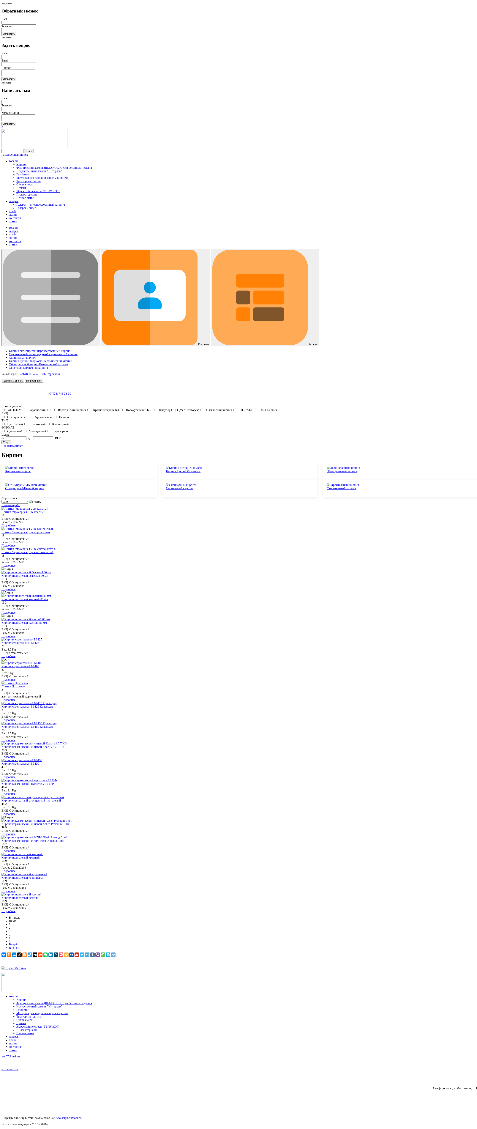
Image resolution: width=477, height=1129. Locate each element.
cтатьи (13, 221)
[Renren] (71, 954)
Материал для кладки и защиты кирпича (42, 177)
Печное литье (25, 197)
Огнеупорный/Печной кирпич (24, 488)
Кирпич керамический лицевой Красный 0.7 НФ (32, 746)
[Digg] (35, 954)
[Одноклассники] (9, 954)
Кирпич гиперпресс (18, 471)
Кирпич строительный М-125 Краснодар (27, 706)
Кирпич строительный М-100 (20, 666)
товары (13, 161)
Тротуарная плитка (28, 181)
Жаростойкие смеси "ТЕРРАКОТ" (38, 191)
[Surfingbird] (82, 954)
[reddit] (40, 954)
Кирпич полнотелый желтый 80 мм (24, 622)
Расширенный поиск (14, 154)
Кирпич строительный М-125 (20, 642)
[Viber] (97, 954)
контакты (15, 218)
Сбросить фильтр (12, 445)
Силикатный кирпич (179, 488)
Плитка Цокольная (13, 686)
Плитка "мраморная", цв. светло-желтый (27, 552)
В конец (14, 947)
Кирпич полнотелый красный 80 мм (24, 599)
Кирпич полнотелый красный (20, 857)
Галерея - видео (26, 208)
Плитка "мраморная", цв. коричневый (25, 532)
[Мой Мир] (14, 954)
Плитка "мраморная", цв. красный (23, 512)
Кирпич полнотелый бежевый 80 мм (24, 575)
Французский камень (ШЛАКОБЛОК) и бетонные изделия (54, 167)
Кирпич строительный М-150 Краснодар (27, 726)
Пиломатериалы (26, 194)
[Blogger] (24, 954)
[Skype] (108, 954)
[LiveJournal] (56, 954)
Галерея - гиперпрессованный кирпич (40, 204)
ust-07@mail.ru (51, 374)
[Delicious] (30, 954)
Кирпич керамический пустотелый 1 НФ (27, 783)
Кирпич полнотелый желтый (20, 897)
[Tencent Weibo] (87, 954)
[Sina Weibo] (77, 954)
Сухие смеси (24, 184)
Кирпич (21, 164)
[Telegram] (113, 954)
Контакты (203, 344)
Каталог (313, 344)
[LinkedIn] (50, 954)
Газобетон (22, 174)
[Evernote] (45, 954)
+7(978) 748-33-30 (59, 393)
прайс (12, 211)
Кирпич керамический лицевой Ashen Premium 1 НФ (35, 824)
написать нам (34, 380)
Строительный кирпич (341, 488)
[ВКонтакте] (3, 954)
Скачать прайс (10, 505)
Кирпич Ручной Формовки (183, 471)
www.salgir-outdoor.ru (67, 1117)
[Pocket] (61, 954)
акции (13, 214)
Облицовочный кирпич (342, 471)
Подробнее (8, 525)
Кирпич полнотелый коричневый (22, 877)
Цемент (21, 187)
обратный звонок (13, 380)
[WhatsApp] (103, 954)
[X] (19, 954)
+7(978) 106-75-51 (29, 374)
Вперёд (13, 944)
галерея (13, 201)
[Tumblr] (92, 954)
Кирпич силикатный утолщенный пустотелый (31, 800)
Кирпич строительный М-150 (20, 763)
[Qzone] (66, 954)
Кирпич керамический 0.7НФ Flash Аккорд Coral (32, 840)
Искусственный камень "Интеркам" (39, 171)
